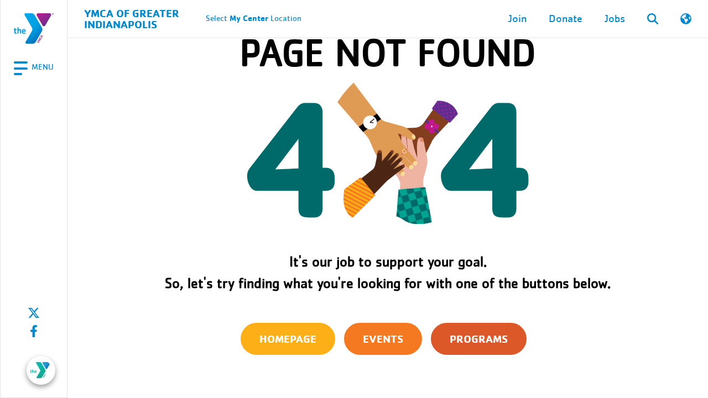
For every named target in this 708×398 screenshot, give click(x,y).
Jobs (615, 18)
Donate (565, 18)
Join (517, 18)
